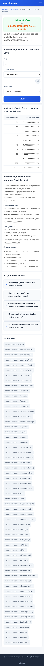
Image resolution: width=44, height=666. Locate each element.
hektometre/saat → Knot (14, 493)
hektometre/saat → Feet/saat (16, 401)
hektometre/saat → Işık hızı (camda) (18, 452)
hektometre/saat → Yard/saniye (17, 642)
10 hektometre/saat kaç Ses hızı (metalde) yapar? (22, 315)
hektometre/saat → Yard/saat (16, 637)
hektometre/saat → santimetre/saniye (19, 607)
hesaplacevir (9, 3)
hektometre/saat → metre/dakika (17, 524)
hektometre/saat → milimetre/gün (17, 571)
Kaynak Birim (9, 69)
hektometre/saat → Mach (14, 499)
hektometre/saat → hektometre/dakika (19, 411)
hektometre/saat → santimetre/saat (18, 601)
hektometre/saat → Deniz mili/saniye (19, 386)
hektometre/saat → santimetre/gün (18, 596)
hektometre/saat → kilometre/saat (18, 483)
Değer (6, 59)
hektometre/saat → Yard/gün (16, 632)
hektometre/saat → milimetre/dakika (18, 565)
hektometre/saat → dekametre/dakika (19, 350)
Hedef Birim (8, 87)
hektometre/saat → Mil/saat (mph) (18, 555)
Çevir (22, 99)
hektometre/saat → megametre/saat (19, 514)
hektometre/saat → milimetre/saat (18, 581)
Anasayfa (5, 9)
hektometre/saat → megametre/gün (18, 509)
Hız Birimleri (14, 9)
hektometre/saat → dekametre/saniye (19, 365)
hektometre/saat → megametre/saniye (19, 519)
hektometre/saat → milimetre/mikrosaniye (20, 576)
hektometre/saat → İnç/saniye (16, 442)
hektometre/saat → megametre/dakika (19, 504)
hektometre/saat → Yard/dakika (17, 627)
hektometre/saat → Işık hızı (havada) (19, 457)
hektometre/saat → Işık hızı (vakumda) (19, 468)
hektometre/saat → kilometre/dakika (18, 473)
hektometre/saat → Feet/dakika (17, 391)
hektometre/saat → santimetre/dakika (19, 591)
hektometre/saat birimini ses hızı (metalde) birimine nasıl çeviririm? (23, 305)
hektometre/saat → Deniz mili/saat (18, 380)
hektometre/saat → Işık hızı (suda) (18, 463)
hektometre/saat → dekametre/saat (18, 360)
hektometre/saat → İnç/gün (15, 432)
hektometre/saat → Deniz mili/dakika (19, 370)
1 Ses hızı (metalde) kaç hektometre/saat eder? (18, 294)
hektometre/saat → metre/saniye (17, 540)
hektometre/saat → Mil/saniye (16, 560)
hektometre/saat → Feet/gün (16, 396)
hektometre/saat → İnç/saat (15, 437)
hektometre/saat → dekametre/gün (18, 355)
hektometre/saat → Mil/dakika (16, 545)
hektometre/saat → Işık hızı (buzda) (18, 447)
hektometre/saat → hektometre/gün (18, 416)
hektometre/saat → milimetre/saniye (18, 586)
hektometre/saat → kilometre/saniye (18, 488)
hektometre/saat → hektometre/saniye (19, 422)
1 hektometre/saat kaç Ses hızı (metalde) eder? (21, 284)
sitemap (22, 663)
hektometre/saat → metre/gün (16, 529)
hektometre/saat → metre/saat (16, 535)
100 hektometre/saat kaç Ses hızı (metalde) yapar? (23, 326)
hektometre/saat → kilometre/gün (17, 478)
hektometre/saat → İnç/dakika (16, 427)
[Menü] (40, 3)
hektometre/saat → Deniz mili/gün (18, 375)
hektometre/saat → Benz (14, 345)
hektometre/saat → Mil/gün (15, 550)
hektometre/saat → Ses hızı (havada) (19, 612)
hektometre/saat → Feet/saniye (17, 406)
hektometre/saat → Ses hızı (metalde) (19, 617)
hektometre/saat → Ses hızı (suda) (18, 622)
